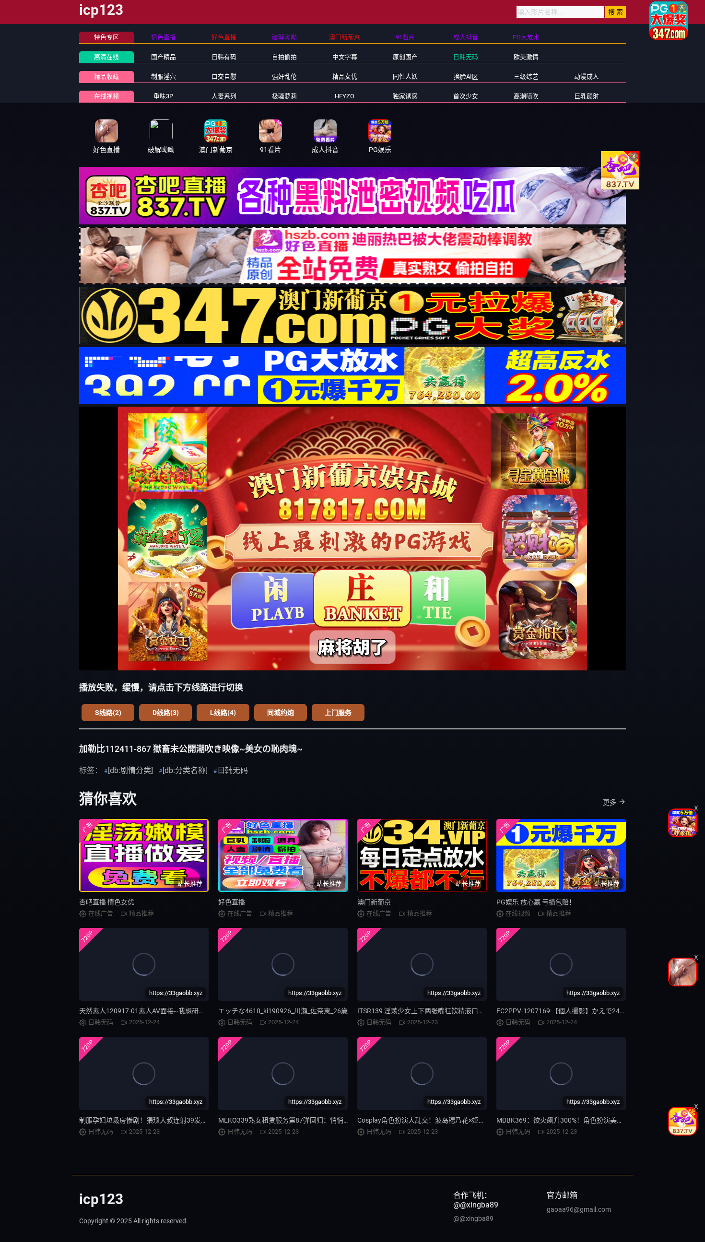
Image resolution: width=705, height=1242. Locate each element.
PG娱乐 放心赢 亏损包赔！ (536, 902)
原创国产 (405, 56)
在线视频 (106, 96)
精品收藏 (106, 76)
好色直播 (231, 902)
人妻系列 (224, 96)
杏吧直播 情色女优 (106, 902)
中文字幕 (344, 56)
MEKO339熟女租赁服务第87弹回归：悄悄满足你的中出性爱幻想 (314, 1120)
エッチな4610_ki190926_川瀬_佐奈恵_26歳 (283, 1011)
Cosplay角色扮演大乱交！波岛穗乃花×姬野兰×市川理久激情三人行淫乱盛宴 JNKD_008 (486, 1120)
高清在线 (106, 56)
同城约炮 (280, 712)
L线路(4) (223, 712)
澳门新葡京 (374, 902)
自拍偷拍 (284, 56)
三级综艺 (526, 76)
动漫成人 (586, 76)
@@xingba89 (473, 1218)
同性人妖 (405, 76)
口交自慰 (224, 76)
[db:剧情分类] (130, 770)
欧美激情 (526, 56)
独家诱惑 (405, 96)
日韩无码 (465, 56)
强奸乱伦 (284, 76)
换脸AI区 (466, 76)
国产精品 (163, 56)
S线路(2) (108, 712)
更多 (609, 802)
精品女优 (344, 76)
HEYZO (344, 96)
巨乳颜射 (586, 96)
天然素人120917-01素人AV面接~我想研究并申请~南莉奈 (164, 1011)
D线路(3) (166, 712)
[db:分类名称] (185, 770)
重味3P (163, 96)
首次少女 (465, 96)
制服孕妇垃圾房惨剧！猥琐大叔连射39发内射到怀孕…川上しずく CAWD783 (191, 1120)
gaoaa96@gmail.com (579, 1209)
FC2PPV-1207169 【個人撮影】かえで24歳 (561, 1011)
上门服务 (338, 712)
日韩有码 (224, 56)
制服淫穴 (163, 76)
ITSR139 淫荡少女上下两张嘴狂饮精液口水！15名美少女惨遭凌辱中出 (461, 1011)
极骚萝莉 (284, 96)
